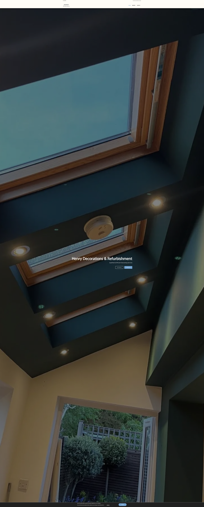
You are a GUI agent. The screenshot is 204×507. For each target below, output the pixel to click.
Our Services (119, 267)
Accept (122, 504)
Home (130, 5)
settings (108, 505)
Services (133, 5)
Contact (138, 5)
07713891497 (64, 0)
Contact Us (128, 267)
